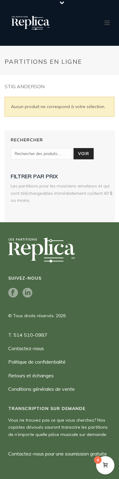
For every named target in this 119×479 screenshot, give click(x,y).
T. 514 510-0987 (27, 335)
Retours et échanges (31, 375)
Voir (83, 153)
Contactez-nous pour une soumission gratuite (57, 454)
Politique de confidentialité (37, 362)
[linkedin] (27, 293)
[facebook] (13, 293)
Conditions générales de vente (41, 389)
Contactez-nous (26, 348)
